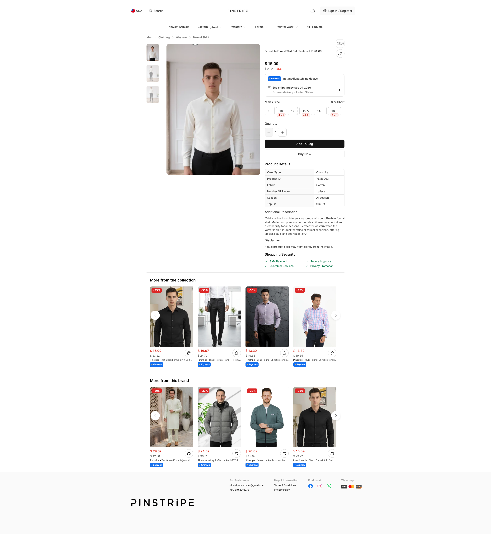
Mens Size (272, 102)
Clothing (164, 37)
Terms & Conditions (285, 485)
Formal (259, 26)
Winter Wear (285, 26)
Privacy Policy (282, 489)
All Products (314, 26)
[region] (153, 109)
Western (236, 26)
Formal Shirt (201, 37)
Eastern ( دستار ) (208, 26)
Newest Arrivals (179, 26)
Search (158, 11)
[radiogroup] (304, 111)
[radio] (270, 111)
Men (149, 37)
